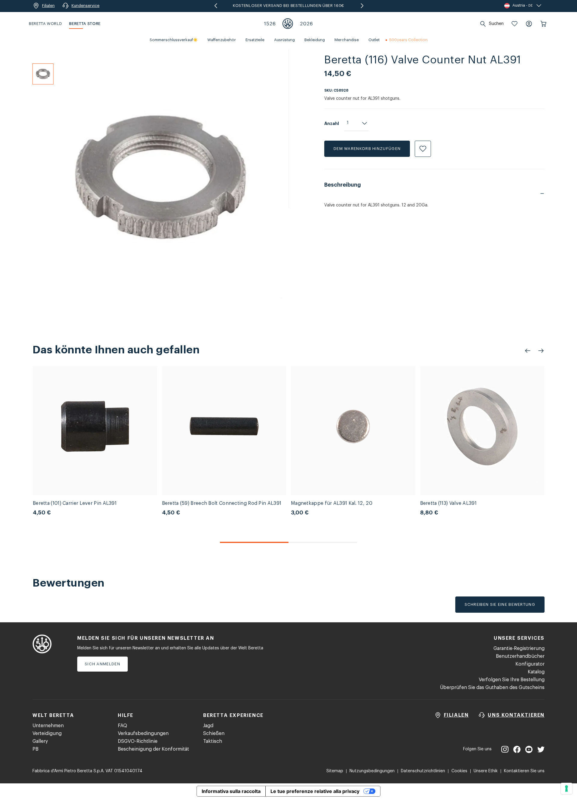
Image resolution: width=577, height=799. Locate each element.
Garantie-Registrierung (519, 648)
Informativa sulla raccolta (231, 791)
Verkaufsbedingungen (143, 733)
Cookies (459, 771)
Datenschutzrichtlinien (423, 771)
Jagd (208, 725)
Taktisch (212, 741)
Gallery (40, 741)
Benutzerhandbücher (520, 656)
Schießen (213, 733)
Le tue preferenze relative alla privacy (314, 791)
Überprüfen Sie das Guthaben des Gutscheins (492, 687)
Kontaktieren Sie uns (524, 771)
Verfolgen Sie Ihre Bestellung (512, 679)
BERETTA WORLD (45, 24)
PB (35, 749)
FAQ (122, 725)
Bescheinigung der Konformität (153, 749)
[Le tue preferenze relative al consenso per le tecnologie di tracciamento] (566, 788)
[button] (514, 23)
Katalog (536, 671)
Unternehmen (48, 725)
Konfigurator (530, 664)
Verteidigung (47, 733)
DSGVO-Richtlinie (137, 741)
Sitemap (334, 771)
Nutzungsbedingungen (372, 771)
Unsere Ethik (486, 771)
